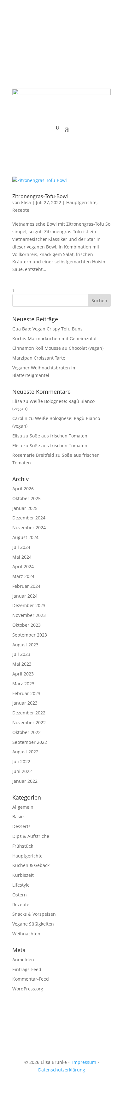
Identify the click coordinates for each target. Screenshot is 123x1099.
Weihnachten (26, 934)
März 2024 (23, 576)
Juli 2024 (21, 547)
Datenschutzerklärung (61, 1070)
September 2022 (29, 742)
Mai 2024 (22, 557)
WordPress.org (27, 989)
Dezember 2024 (28, 518)
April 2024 (23, 566)
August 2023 (25, 645)
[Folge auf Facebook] (17, 30)
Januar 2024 (25, 596)
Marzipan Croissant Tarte (38, 358)
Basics (19, 816)
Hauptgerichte (81, 202)
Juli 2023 (21, 654)
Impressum (84, 1062)
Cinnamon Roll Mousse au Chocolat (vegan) (57, 348)
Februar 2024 (26, 586)
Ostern (19, 895)
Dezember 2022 (28, 713)
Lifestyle (21, 885)
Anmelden (23, 960)
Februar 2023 (26, 693)
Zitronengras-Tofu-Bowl (40, 196)
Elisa (26, 202)
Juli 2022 (21, 761)
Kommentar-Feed (30, 979)
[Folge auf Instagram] (30, 30)
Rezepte (20, 210)
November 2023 (29, 615)
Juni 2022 (22, 771)
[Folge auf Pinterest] (43, 30)
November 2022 (29, 722)
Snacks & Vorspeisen (34, 914)
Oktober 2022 (26, 732)
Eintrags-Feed (26, 969)
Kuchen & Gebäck (31, 865)
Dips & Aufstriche (30, 836)
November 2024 (29, 527)
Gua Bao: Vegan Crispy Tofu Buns (47, 329)
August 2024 (25, 537)
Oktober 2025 (26, 498)
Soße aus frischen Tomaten (58, 436)
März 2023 (23, 684)
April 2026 (23, 489)
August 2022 (25, 752)
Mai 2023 (22, 664)
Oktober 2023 (26, 625)
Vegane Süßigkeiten (33, 924)
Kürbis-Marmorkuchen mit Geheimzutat (54, 339)
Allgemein (22, 807)
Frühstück (22, 846)
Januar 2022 (25, 781)
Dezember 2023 (28, 605)
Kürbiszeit (23, 875)
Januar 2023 (25, 703)
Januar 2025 (25, 508)
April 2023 (23, 674)
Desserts (21, 826)
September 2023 (29, 635)
